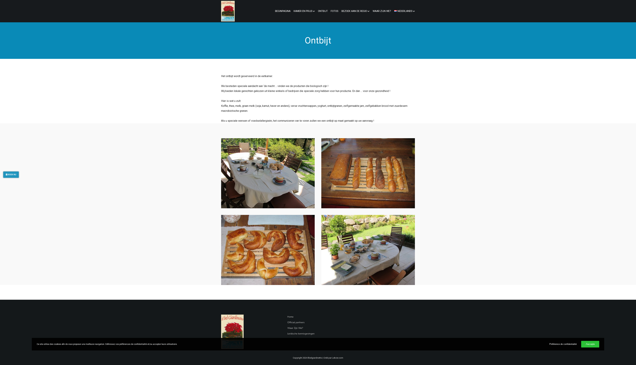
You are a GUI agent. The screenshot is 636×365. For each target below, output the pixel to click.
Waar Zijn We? (295, 328)
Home (290, 316)
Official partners (296, 322)
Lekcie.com (337, 358)
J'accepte (590, 344)
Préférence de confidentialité (563, 344)
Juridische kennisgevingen (301, 333)
